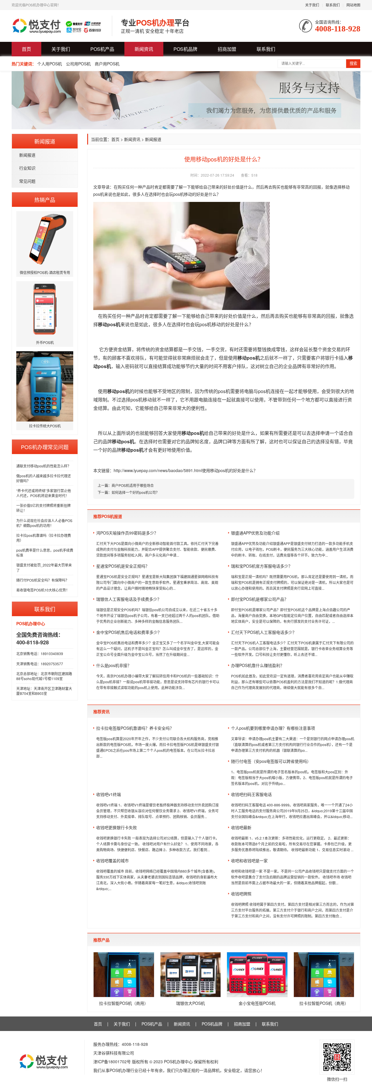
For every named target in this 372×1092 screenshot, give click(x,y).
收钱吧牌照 (241, 893)
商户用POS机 (107, 64)
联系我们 (333, 4)
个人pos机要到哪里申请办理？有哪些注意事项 (273, 728)
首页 (26, 49)
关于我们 (312, 4)
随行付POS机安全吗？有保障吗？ (42, 580)
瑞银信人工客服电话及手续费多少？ (128, 599)
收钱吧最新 (241, 827)
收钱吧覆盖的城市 (112, 860)
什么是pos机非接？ (113, 665)
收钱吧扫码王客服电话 (251, 794)
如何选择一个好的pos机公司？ (135, 492)
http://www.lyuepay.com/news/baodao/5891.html (158, 470)
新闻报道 (27, 155)
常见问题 (27, 181)
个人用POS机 (49, 64)
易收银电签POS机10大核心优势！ (42, 589)
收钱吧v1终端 (108, 794)
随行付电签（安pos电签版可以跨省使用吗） (271, 761)
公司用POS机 (78, 64)
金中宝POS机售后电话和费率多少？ (129, 632)
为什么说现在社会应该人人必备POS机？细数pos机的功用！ (44, 523)
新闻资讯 (144, 49)
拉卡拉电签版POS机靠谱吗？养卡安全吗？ (135, 728)
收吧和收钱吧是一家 (249, 860)
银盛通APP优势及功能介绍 (255, 533)
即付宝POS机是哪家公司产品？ (259, 599)
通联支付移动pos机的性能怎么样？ (43, 465)
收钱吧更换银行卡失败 (116, 827)
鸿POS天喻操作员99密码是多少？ (127, 533)
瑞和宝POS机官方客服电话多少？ (261, 566)
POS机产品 (102, 49)
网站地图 (353, 4)
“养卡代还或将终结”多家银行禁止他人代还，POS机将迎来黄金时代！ (43, 493)
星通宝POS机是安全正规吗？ (122, 566)
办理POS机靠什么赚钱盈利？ (257, 665)
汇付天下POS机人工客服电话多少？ (263, 632)
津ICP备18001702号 (112, 1061)
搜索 (353, 63)
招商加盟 (227, 49)
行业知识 (27, 168)
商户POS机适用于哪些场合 (133, 485)
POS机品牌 (185, 49)
